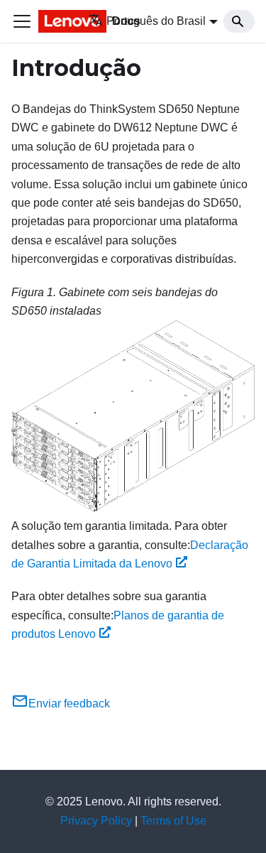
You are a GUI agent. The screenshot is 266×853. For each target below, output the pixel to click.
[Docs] (53, 21)
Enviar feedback (69, 703)
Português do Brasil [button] (156, 21)
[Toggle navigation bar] (22, 21)
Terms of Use (173, 821)
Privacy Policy (96, 821)
